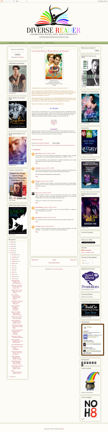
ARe (54, 124)
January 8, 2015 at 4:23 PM (44, 192)
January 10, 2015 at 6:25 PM (47, 226)
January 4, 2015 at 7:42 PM (46, 181)
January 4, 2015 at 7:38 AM (48, 153)
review (68, 145)
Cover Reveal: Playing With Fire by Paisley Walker (17, 326)
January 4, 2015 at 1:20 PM (47, 168)
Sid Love (73, 145)
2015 (11, 252)
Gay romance (51, 145)
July (13, 265)
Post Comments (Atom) (57, 269)
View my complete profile (87, 252)
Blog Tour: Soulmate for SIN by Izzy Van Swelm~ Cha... (16, 287)
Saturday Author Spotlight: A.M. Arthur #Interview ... (16, 282)
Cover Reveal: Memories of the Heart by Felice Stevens (16, 297)
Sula (36, 192)
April (13, 272)
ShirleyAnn (38, 168)
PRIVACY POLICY (49, 42)
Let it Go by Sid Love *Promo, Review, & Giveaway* (16, 353)
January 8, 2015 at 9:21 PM (50, 207)
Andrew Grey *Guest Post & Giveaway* (16, 317)
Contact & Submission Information (17, 42)
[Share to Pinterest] (59, 143)
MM (65, 145)
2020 (11, 242)
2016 (11, 250)
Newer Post (35, 260)
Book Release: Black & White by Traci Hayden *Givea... (17, 367)
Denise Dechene (39, 207)
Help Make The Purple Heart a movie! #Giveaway (17, 302)
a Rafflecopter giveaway (37, 139)
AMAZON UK (54, 123)
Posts (84, 260)
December (14, 254)
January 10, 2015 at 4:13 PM (49, 217)
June (13, 267)
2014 (11, 376)
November (14, 257)
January (14, 278)
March (13, 274)
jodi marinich (38, 217)
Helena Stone (38, 153)
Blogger (62, 428)
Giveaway (57, 145)
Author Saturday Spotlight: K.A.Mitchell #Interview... (15, 308)
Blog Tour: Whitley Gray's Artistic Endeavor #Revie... (16, 313)
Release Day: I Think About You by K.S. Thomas (16, 291)
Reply (36, 163)
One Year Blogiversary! (17, 344)
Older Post (73, 260)
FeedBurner (21, 57)
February (14, 276)
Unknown (37, 181)
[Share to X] (56, 143)
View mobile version (54, 262)
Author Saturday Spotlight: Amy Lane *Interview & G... (17, 341)
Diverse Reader (87, 250)
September (15, 261)
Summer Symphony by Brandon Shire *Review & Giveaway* (17, 332)
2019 (11, 244)
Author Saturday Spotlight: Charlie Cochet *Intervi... (16, 322)
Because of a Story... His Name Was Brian (17, 337)
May (13, 270)
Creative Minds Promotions (41, 145)
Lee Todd (37, 226)
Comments (86, 263)
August (14, 263)
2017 (11, 248)
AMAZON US (54, 121)
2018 (11, 246)
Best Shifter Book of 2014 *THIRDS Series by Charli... (16, 362)
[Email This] (53, 143)
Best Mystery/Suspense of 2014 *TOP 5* (16, 372)
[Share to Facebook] (57, 143)
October (14, 259)
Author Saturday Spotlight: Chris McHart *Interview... (16, 358)
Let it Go (62, 145)
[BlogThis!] (54, 143)
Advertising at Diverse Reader (35, 42)
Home (54, 260)
